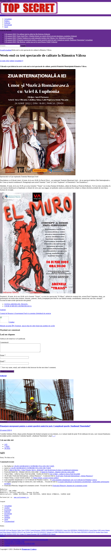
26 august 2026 (5, 430)
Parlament (49, 532)
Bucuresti (14, 530)
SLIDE (2, 534)
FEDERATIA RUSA (83, 530)
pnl (53, 532)
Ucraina (22, 534)
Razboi (79, 532)
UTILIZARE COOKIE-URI (14, 542)
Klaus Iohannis (7, 532)
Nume (2, 355)
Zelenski (53, 534)
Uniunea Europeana (31, 534)
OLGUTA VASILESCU (40, 532)
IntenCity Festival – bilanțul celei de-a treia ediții (57, 472)
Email (2, 361)
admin (12, 61)
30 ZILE (7, 448)
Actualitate (8, 19)
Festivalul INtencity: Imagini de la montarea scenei (70, 486)
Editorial (7, 23)
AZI (5, 444)
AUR (7, 530)
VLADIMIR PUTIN (45, 534)
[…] (53, 436)
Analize (7, 508)
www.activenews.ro (21, 497)
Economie (7, 510)
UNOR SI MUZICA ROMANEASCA (18, 306)
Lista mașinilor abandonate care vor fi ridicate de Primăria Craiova (74, 480)
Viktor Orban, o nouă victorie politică (46, 478)
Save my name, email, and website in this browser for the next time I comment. (29, 367)
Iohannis (107, 530)
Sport (6, 27)
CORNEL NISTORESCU (47, 530)
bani (10, 530)
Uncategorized (9, 521)
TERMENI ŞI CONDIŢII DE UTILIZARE (19, 544)
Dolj (69, 530)
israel (1, 532)
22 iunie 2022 (4, 61)
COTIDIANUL (59, 530)
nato (24, 532)
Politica (6, 21)
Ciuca (22, 530)
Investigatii (8, 25)
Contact (7, 545)
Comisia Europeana (35, 530)
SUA (18, 534)
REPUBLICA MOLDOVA (88, 532)
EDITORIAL (73, 530)
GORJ (99, 530)
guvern (103, 530)
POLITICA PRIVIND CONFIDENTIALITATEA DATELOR (26, 540)
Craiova (65, 530)
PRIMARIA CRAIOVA (64, 532)
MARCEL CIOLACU (17, 532)
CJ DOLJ (27, 530)
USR (38, 534)
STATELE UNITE (11, 534)
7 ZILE (6, 446)
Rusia (102, 532)
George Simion (93, 530)
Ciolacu (19, 530)
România (98, 532)
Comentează (4, 342)
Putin (75, 532)
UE (25, 534)
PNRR (56, 532)
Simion (106, 532)
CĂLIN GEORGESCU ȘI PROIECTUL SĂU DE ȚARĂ (33, 466)
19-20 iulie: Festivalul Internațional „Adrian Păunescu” (74, 476)
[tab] (57, 444)
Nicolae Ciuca (29, 532)
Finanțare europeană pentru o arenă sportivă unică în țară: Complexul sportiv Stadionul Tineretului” (45, 426)
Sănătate (7, 517)
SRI (5, 534)
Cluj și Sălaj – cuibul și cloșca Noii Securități (64, 474)
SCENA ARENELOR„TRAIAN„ (16, 304)
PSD (72, 532)
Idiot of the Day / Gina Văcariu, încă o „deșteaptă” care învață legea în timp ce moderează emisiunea (43, 470)
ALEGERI (3, 530)
